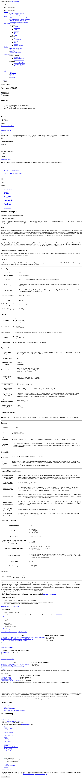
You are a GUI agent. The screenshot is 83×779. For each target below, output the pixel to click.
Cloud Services (17, 39)
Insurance (16, 31)
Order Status (7, 707)
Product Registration (19, 58)
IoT (14, 38)
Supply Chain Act (8, 732)
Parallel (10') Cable (6, 677)
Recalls (6, 767)
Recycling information (9, 708)
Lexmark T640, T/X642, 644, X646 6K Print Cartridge (15, 664)
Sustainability (7, 745)
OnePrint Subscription (16, 48)
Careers (6, 738)
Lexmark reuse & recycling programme (20, 19)
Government (17, 28)
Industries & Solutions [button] (9, 23)
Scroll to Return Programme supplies (10, 606)
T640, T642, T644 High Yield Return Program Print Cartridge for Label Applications (22, 637)
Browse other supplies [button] (7, 647)
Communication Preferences (11, 747)
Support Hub (17, 57)
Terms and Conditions (9, 765)
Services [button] (6, 47)
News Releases (8, 729)
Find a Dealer (7, 741)
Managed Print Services (16, 49)
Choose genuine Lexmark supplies (19, 17)
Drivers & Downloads (19, 63)
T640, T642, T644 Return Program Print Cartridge (14, 640)
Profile (12, 74)
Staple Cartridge (5, 652)
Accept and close (5, 776)
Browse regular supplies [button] (7, 659)
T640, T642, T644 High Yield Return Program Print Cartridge (17, 639)
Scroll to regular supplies (7, 616)
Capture (16, 44)
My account (13, 73)
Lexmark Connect (8, 728)
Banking (16, 26)
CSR (5, 731)
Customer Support (8, 735)
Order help (6, 705)
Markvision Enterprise (19, 66)
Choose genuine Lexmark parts (18, 20)
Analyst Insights (8, 750)
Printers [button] (6, 12)
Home (5, 80)
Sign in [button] (6, 71)
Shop (5, 70)
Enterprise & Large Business (17, 15)
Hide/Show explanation (49, 594)
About (5, 737)
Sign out (12, 77)
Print (15, 42)
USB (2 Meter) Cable (6, 679)
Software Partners (18, 45)
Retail (15, 35)
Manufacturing (17, 33)
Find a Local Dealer (6, 159)
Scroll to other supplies (6, 628)
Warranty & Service (19, 60)
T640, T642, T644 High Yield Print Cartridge (12, 666)
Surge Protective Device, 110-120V (10, 680)
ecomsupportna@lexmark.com (12, 721)
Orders (12, 76)
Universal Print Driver (19, 64)
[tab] (43, 189)
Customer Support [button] (8, 54)
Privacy (6, 764)
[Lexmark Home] (14, 1)
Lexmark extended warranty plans (19, 22)
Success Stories (8, 748)
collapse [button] (3, 644)
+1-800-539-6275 (7, 719)
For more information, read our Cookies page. (35, 774)
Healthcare (16, 29)
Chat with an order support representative (14, 710)
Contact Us (7, 739)
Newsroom (7, 744)
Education (16, 32)
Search (5, 7)
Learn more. (59, 614)
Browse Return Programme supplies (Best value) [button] (14, 632)
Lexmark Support (25, 724)
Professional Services (15, 52)
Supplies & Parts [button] (8, 16)
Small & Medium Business (17, 13)
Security (16, 41)
